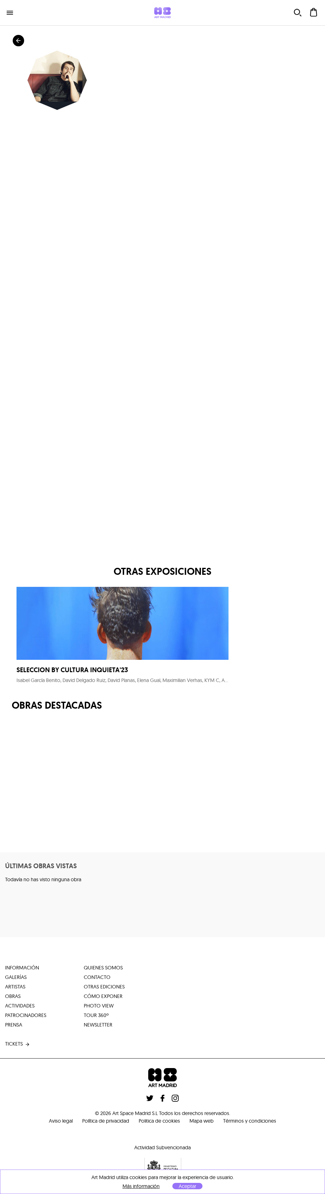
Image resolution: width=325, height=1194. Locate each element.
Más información (141, 1186)
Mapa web (201, 1121)
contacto (97, 977)
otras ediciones (104, 986)
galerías (16, 977)
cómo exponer (103, 996)
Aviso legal (61, 1121)
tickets (14, 1043)
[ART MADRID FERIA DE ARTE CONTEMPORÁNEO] (162, 12)
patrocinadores (25, 1015)
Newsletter (98, 1024)
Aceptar (187, 1186)
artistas (15, 986)
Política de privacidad (105, 1121)
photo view (99, 1005)
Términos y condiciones (249, 1121)
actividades (20, 1005)
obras (13, 996)
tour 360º (96, 1015)
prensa (13, 1024)
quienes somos (103, 967)
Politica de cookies (159, 1121)
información (22, 967)
